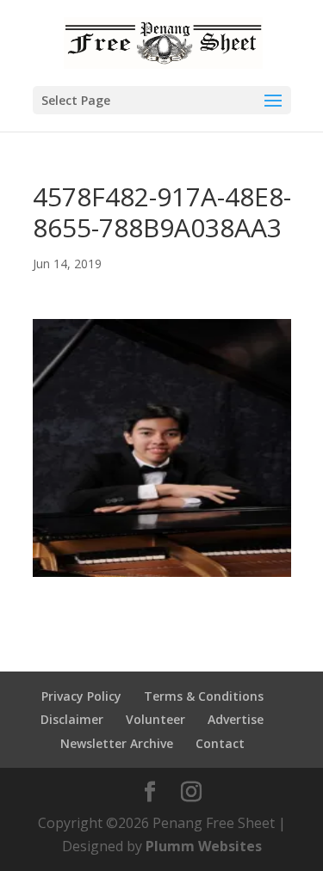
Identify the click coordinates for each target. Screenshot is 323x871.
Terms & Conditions (204, 696)
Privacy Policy (81, 696)
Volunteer (155, 719)
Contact (220, 743)
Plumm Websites (204, 846)
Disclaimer (71, 719)
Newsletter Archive (116, 743)
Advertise (236, 719)
